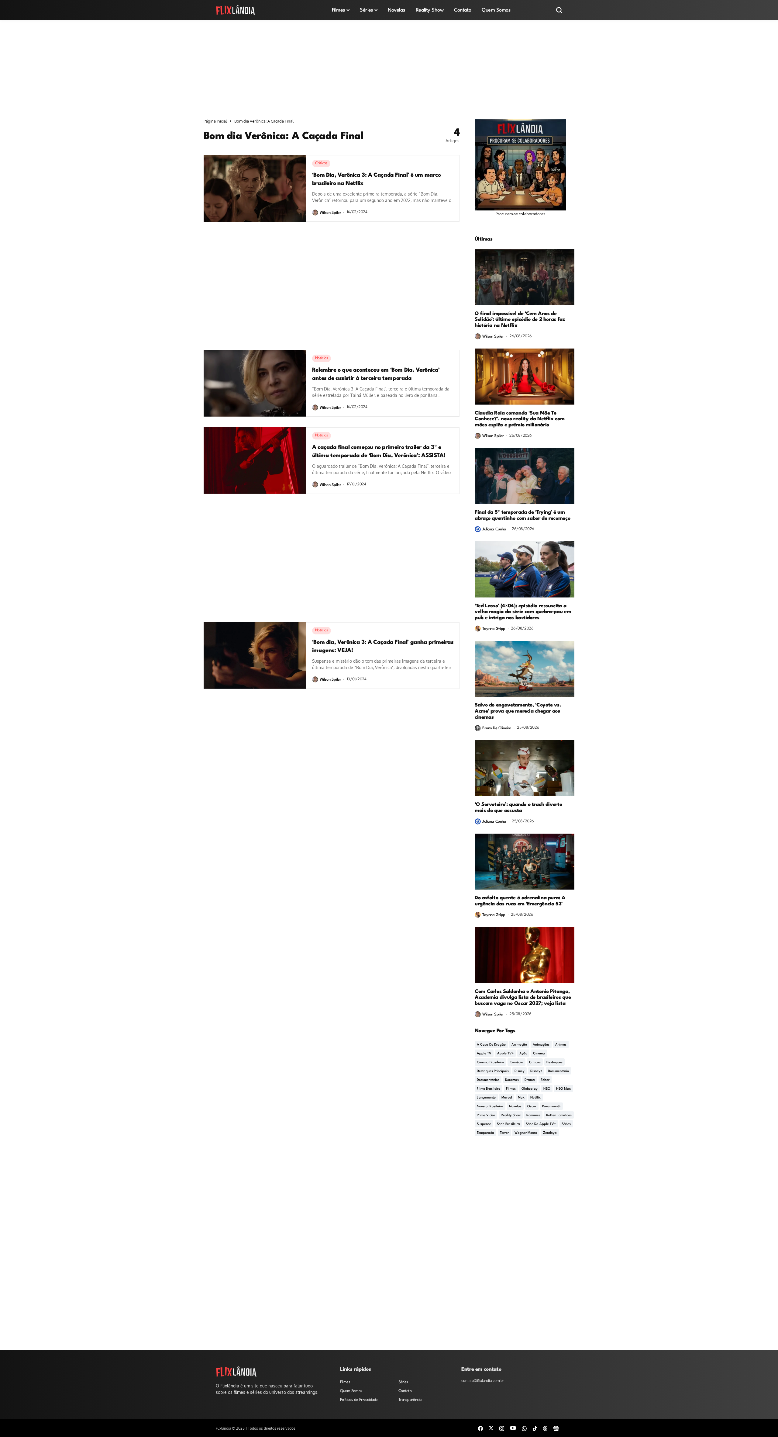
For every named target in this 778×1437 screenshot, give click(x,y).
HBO (546, 1089)
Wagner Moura (526, 1133)
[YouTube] (513, 1427)
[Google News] (556, 1428)
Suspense (484, 1124)
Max (521, 1097)
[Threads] (545, 1428)
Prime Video (486, 1115)
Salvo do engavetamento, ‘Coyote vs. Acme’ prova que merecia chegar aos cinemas (518, 711)
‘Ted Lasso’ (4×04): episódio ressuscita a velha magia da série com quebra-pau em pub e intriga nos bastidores (523, 612)
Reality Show (511, 1115)
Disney (520, 1071)
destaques (554, 1062)
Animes (560, 1045)
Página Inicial (215, 121)
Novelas (515, 1106)
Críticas (535, 1062)
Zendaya (550, 1133)
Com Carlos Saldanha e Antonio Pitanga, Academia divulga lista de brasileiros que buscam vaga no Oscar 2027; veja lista (523, 997)
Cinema (539, 1053)
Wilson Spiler (330, 213)
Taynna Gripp (493, 629)
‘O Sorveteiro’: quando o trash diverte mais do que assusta (518, 807)
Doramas (512, 1080)
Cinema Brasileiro (490, 1062)
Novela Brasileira (490, 1106)
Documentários (488, 1080)
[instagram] (501, 1428)
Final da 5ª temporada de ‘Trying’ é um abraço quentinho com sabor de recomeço (522, 515)
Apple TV (484, 1053)
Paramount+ (551, 1106)
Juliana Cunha (494, 529)
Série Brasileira (508, 1124)
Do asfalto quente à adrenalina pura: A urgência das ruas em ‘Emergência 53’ (520, 901)
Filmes (511, 1089)
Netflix (535, 1097)
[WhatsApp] (524, 1428)
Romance (533, 1115)
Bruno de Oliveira (496, 728)
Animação (519, 1045)
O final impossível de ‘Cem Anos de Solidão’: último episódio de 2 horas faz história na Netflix (520, 319)
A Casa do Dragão (491, 1045)
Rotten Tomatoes (559, 1115)
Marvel (506, 1097)
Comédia (516, 1062)
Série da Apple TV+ (541, 1124)
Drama (530, 1080)
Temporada (485, 1133)
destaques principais (493, 1071)
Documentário (558, 1071)
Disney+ (536, 1071)
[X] (491, 1427)
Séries (566, 1124)
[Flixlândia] (235, 10)
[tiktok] (535, 1428)
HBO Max (563, 1089)
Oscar (531, 1106)
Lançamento (486, 1097)
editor (545, 1080)
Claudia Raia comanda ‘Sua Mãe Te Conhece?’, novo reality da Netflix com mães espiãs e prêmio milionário (519, 419)
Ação (523, 1053)
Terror (504, 1133)
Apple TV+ (505, 1053)
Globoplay (530, 1089)
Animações (541, 1045)
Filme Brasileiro (488, 1089)
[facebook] (480, 1428)
